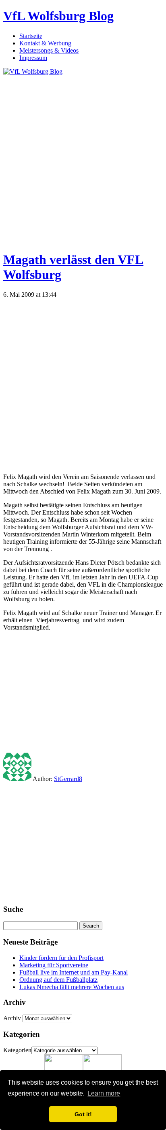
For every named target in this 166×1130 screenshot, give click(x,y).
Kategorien (17, 1050)
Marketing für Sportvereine (53, 965)
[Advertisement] (83, 158)
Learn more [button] (103, 1093)
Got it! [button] (83, 1114)
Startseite (30, 35)
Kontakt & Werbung (45, 43)
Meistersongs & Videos (49, 50)
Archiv (12, 1018)
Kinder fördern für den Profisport (61, 957)
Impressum (33, 57)
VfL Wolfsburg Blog (58, 16)
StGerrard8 (68, 778)
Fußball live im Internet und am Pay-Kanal (73, 972)
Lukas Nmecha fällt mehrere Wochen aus (71, 986)
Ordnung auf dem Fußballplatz (58, 979)
